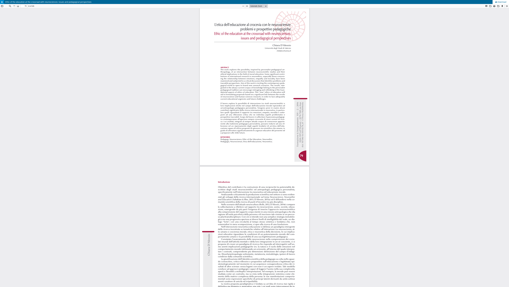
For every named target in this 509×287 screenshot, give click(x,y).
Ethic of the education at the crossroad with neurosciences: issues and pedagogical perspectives (48, 2)
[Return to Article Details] (2, 2)
